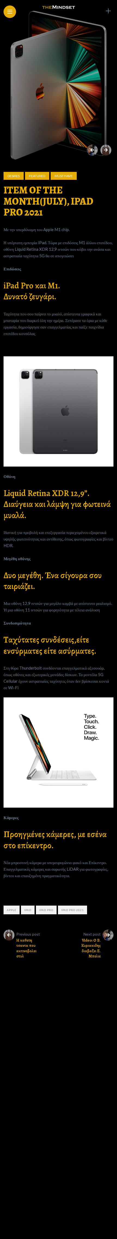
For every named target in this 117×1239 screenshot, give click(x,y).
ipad (27, 910)
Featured (37, 176)
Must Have (64, 176)
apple (11, 910)
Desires (14, 176)
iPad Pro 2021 (72, 910)
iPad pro (46, 910)
